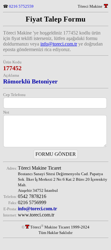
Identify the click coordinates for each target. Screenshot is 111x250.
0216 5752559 (21, 6)
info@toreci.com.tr (58, 43)
